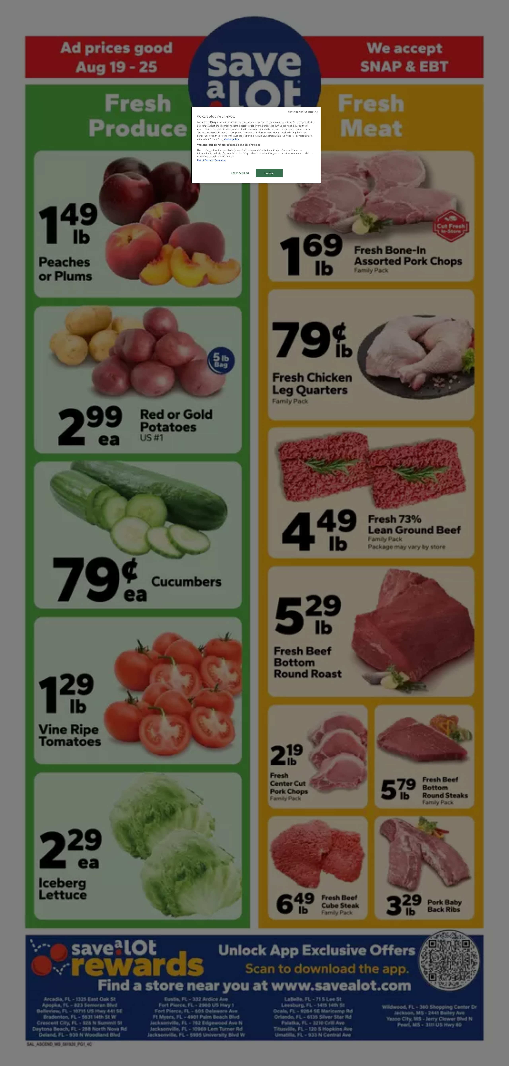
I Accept (269, 172)
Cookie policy (231, 139)
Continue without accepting (303, 111)
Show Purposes (240, 172)
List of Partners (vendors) (211, 160)
